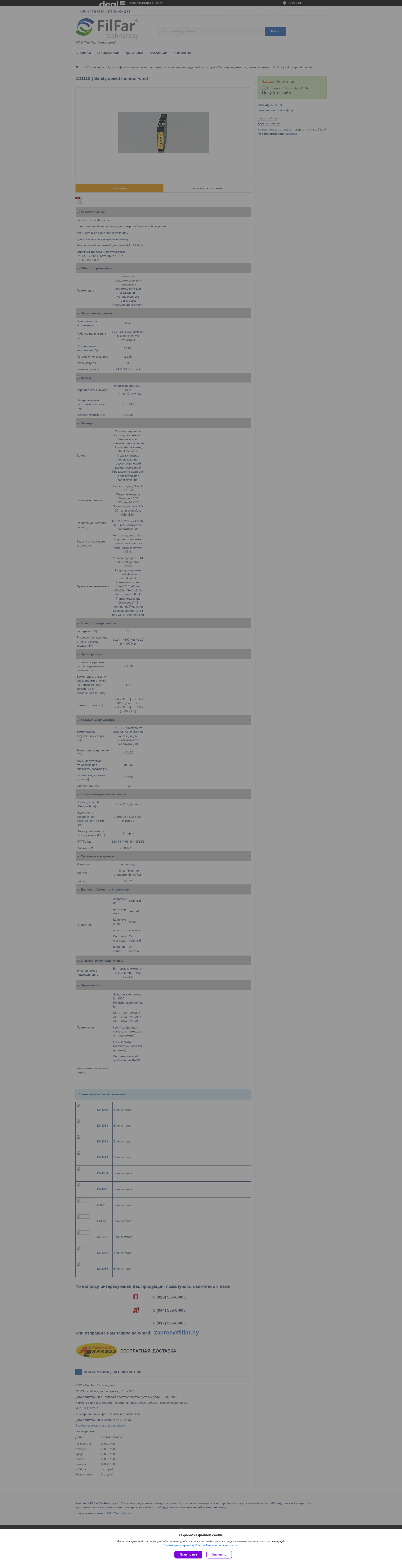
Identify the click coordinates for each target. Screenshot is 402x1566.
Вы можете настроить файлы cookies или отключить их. (200, 1545)
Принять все (188, 1554)
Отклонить (219, 1554)
